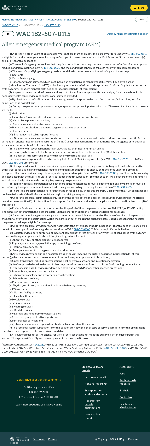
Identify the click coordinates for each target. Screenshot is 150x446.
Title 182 (49, 19)
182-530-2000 (108, 173)
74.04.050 (108, 348)
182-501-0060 (82, 229)
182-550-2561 (16, 162)
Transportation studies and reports (96, 392)
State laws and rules (22, 19)
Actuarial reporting (95, 383)
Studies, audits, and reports (93, 368)
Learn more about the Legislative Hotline (38, 404)
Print (141, 19)
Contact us (126, 397)
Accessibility (127, 366)
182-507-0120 (52, 25)
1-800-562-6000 (38, 392)
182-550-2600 (123, 187)
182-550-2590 (121, 159)
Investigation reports (92, 416)
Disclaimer (39, 439)
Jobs (122, 373)
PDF (8, 33)
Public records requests (128, 382)
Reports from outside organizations (92, 404)
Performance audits (96, 377)
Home (5, 19)
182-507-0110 (10, 25)
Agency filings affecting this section (127, 33)
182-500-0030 (52, 67)
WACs (38, 19)
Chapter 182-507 (66, 19)
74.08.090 (120, 348)
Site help (124, 390)
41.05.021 (38, 344)
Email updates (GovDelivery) (128, 405)
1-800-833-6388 (51, 397)
